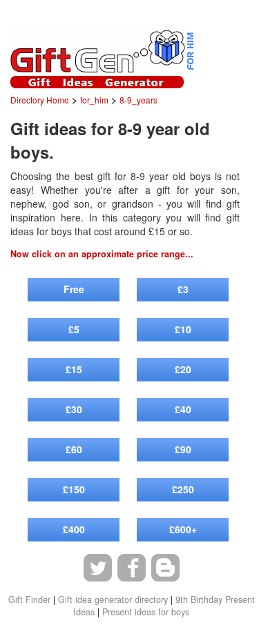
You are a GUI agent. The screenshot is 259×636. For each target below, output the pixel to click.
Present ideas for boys (145, 612)
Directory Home (39, 100)
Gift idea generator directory (113, 599)
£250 (183, 489)
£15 (74, 369)
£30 (74, 409)
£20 (183, 369)
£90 (183, 449)
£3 (183, 289)
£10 (183, 329)
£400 (74, 529)
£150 (74, 489)
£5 (73, 329)
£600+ (183, 529)
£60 (74, 449)
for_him (94, 100)
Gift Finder (29, 599)
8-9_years (138, 100)
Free (74, 289)
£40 (183, 409)
